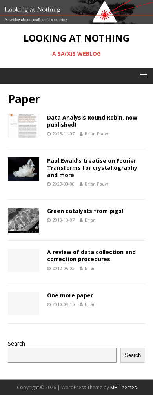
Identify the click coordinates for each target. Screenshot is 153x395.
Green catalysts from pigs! (85, 211)
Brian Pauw (96, 134)
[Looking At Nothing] (76, 19)
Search (16, 343)
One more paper (70, 295)
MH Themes (123, 387)
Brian (90, 220)
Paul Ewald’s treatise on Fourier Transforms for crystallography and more (92, 167)
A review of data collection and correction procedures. (91, 255)
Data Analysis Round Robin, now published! (92, 121)
